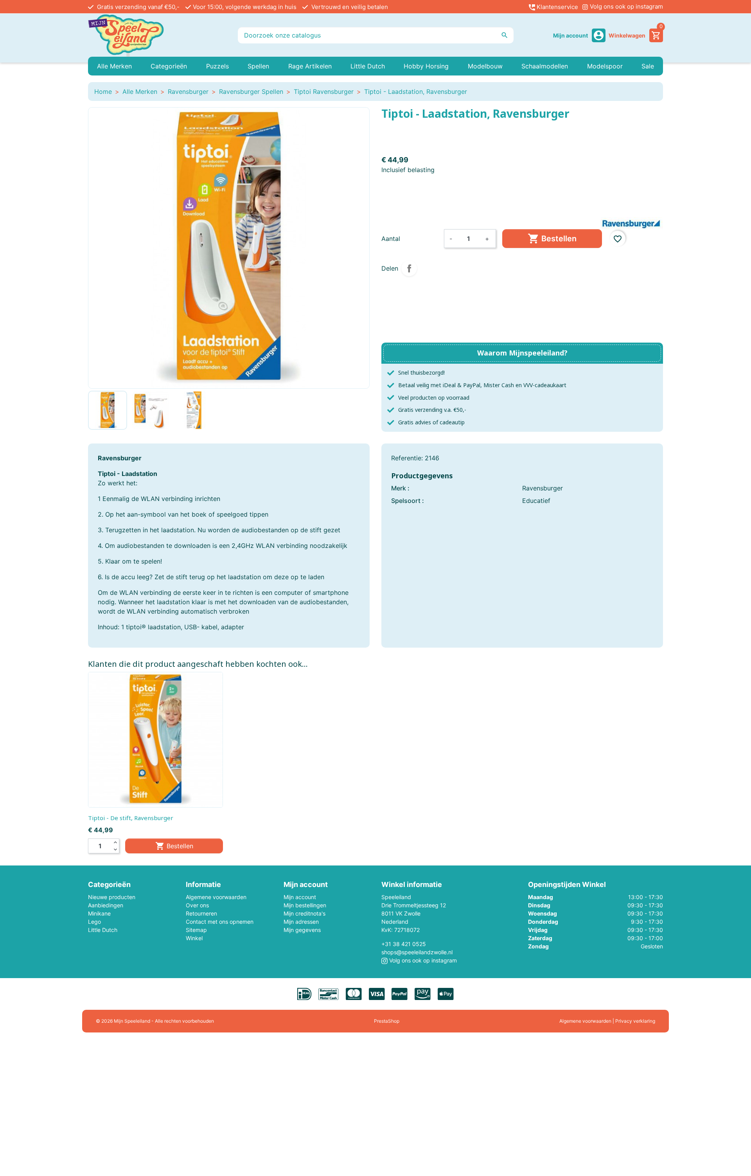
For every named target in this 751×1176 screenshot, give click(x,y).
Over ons (197, 905)
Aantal (390, 238)
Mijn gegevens (302, 929)
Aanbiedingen (105, 905)
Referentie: (407, 458)
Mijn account (300, 897)
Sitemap (196, 929)
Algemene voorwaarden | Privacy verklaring (607, 1021)
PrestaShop (386, 1021)
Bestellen (552, 238)
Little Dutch (102, 929)
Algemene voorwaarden (216, 897)
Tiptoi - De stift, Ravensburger (130, 818)
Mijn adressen (301, 921)
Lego (94, 921)
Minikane (99, 913)
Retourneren (201, 913)
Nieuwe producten (111, 897)
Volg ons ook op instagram (625, 6)
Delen (409, 268)
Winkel (194, 938)
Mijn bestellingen (305, 905)
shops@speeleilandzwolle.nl (417, 952)
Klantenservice (556, 7)
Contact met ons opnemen (219, 921)
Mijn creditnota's (304, 913)
